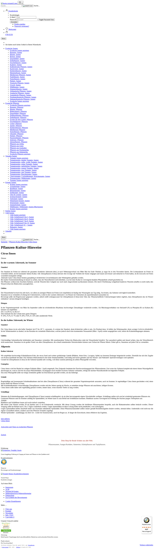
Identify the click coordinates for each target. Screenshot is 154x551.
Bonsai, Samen (15, 57)
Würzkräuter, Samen (17, 203)
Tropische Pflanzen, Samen (19, 83)
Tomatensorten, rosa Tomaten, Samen (23, 170)
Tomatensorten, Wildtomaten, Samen (23, 178)
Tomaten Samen (11, 156)
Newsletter (9, 513)
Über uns (8, 509)
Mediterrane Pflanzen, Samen (20, 75)
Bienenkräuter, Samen (18, 191)
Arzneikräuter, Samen (17, 186)
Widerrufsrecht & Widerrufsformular (18, 493)
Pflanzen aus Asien (16, 146)
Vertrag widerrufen (146, 545)
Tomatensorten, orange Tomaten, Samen (24, 168)
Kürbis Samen (10, 211)
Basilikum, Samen (16, 188)
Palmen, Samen (15, 81)
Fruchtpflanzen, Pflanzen (19, 121)
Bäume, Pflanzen (16, 109)
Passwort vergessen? (21, 26)
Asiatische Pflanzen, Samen (20, 93)
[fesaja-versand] (9, 3)
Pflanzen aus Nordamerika (19, 150)
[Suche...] (27, 6)
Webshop (18, 547)
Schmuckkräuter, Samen (18, 197)
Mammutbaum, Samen (18, 73)
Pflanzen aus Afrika (17, 144)
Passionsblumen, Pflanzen (19, 138)
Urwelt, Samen (15, 85)
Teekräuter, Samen (16, 199)
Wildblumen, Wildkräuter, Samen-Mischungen (26, 207)
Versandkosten (31, 545)
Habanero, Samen (16, 227)
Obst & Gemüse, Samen (18, 195)
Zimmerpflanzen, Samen (18, 89)
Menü (3, 38)
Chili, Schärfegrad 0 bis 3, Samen (22, 217)
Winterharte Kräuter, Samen (20, 201)
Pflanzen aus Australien (18, 148)
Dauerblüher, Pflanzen (18, 113)
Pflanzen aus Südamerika (19, 152)
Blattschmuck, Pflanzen (18, 111)
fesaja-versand (5, 547)
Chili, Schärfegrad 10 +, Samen (21, 225)
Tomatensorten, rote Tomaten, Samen (23, 172)
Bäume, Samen (15, 54)
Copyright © (9, 517)
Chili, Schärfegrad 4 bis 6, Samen (22, 219)
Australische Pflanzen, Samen (20, 95)
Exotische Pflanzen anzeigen (20, 105)
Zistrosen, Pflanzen (17, 140)
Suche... (37, 6)
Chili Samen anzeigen (17, 215)
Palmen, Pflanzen (16, 136)
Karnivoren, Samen (17, 69)
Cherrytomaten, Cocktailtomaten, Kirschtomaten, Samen (30, 176)
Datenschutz (9, 495)
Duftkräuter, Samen (17, 193)
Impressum (9, 487)
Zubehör (8, 231)
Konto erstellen (19, 24)
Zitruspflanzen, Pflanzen (18, 142)
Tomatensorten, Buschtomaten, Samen (23, 174)
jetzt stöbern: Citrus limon (5, 420)
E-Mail (12, 17)
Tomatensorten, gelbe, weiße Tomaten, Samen (26, 162)
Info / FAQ (9, 515)
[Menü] (150, 517)
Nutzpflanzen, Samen (17, 79)
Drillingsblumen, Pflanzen (19, 115)
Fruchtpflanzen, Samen (18, 63)
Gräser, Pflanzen (16, 124)
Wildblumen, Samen (17, 87)
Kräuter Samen (10, 182)
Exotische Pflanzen (12, 103)
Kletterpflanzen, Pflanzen (19, 128)
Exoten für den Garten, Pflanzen (21, 119)
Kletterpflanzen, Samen (18, 71)
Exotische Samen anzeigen (19, 50)
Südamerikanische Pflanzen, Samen (22, 99)
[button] (11, 11)
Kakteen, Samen (16, 65)
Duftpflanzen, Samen (17, 61)
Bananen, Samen (16, 52)
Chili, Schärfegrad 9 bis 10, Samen (22, 223)
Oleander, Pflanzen (16, 134)
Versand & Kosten (11, 491)
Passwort (13, 20)
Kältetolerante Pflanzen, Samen (21, 67)
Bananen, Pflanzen (16, 107)
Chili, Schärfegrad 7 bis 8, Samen (22, 221)
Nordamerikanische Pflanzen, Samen (23, 97)
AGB (7, 489)
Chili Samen (9, 213)
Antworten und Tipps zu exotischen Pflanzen (17, 427)
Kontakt (8, 511)
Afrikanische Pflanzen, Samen (20, 91)
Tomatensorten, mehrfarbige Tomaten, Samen (26, 166)
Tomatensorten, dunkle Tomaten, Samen (24, 160)
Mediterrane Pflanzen (17, 130)
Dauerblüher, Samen (17, 59)
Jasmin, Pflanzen (16, 126)
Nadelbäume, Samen (17, 77)
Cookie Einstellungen (13, 501)
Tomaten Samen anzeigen (19, 158)
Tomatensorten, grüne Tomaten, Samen (24, 164)
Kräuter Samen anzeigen (18, 184)
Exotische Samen (11, 48)
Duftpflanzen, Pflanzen (18, 117)
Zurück (3, 435)
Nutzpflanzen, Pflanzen (18, 132)
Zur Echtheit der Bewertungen (16, 497)
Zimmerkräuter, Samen (18, 205)
